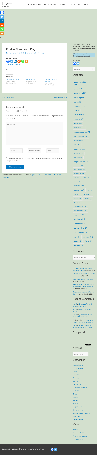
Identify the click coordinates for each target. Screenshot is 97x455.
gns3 (86, 177)
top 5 (76, 237)
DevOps (75, 381)
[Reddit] (19, 61)
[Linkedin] (15, 61)
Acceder (75, 429)
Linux (77, 194)
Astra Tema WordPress (36, 449)
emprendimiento (81, 162)
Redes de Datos (78, 410)
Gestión (75, 400)
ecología (78, 153)
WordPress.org (78, 439)
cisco (78, 123)
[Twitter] (11, 61)
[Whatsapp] (22, 61)
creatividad (79, 141)
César (75, 315)
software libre (80, 228)
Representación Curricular (82, 413)
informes (79, 186)
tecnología (80, 232)
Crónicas (76, 378)
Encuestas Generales (80, 388)
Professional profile (34, 4)
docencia (79, 149)
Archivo (86, 4)
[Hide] (1, 37)
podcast (75, 403)
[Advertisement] (48, 23)
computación (79, 128)
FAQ (79, 4)
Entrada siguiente (60, 97)
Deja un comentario (29, 53)
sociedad (80, 223)
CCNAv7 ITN (79, 106)
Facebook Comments (26, 111)
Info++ (7, 3)
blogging (79, 98)
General (75, 397)
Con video (76, 375)
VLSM (75, 304)
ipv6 (90, 190)
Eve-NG (77, 177)
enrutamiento (79, 170)
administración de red (82, 83)
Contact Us (71, 4)
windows (78, 245)
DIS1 (77, 145)
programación (80, 211)
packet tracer (80, 206)
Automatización (78, 365)
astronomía (80, 93)
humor (77, 181)
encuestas (78, 166)
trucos (77, 241)
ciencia (79, 119)
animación (78, 89)
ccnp (76, 110)
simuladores (79, 219)
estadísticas (79, 173)
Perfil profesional (50, 4)
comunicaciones (82, 132)
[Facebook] (8, 61)
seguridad (79, 215)
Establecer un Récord (14, 64)
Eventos (9, 53)
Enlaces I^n (76, 391)
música (88, 194)
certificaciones (80, 114)
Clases (75, 371)
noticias (77, 199)
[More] (26, 61)
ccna (77, 102)
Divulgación (77, 384)
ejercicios (78, 157)
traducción (88, 237)
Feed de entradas (78, 433)
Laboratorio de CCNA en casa (83, 279)
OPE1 (88, 199)
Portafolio (62, 4)
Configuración (81, 136)
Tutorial (88, 241)
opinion (77, 202)
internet (79, 190)
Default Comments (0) (12, 111)
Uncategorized (78, 420)
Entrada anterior (8, 97)
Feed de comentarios (80, 436)
